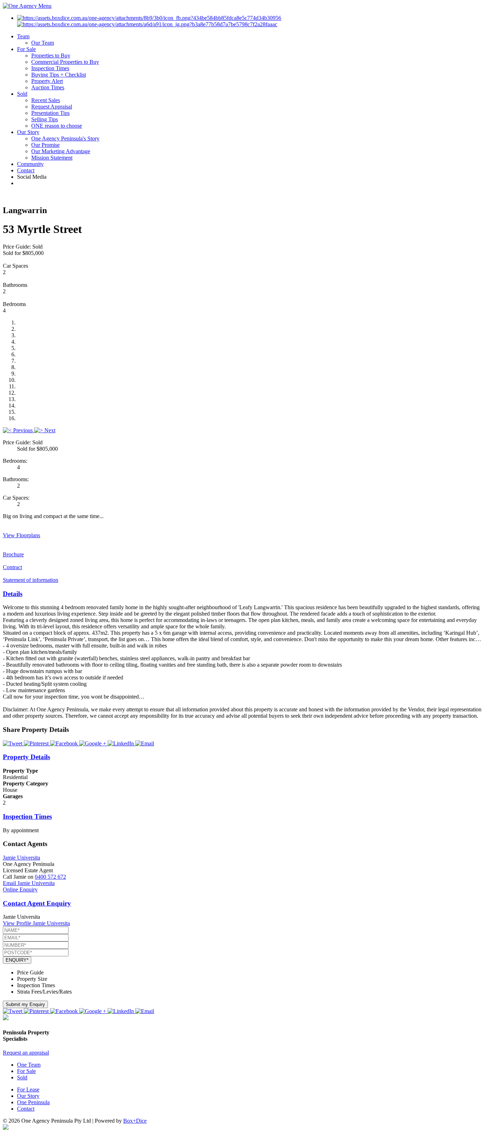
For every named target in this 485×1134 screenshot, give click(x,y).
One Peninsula (33, 1102)
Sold (22, 94)
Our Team (42, 43)
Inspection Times (50, 68)
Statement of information (30, 580)
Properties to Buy (50, 55)
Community (30, 164)
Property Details (26, 757)
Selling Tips (44, 119)
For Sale (26, 49)
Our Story (28, 132)
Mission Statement (51, 158)
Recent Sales (45, 100)
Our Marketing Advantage (60, 151)
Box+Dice (135, 1121)
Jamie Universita (21, 858)
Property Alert (47, 81)
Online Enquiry (20, 889)
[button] (18, 430)
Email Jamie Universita (29, 883)
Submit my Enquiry (25, 1004)
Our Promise (45, 145)
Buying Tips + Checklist (58, 75)
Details (12, 593)
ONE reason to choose (56, 126)
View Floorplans (21, 535)
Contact (25, 170)
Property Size (32, 979)
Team (23, 36)
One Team (28, 1065)
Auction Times (47, 87)
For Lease (28, 1089)
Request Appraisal (51, 107)
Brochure (13, 554)
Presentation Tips (50, 113)
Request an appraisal (26, 1053)
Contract (12, 567)
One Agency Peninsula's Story (65, 138)
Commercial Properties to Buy (65, 62)
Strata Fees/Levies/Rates (44, 992)
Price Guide (30, 972)
